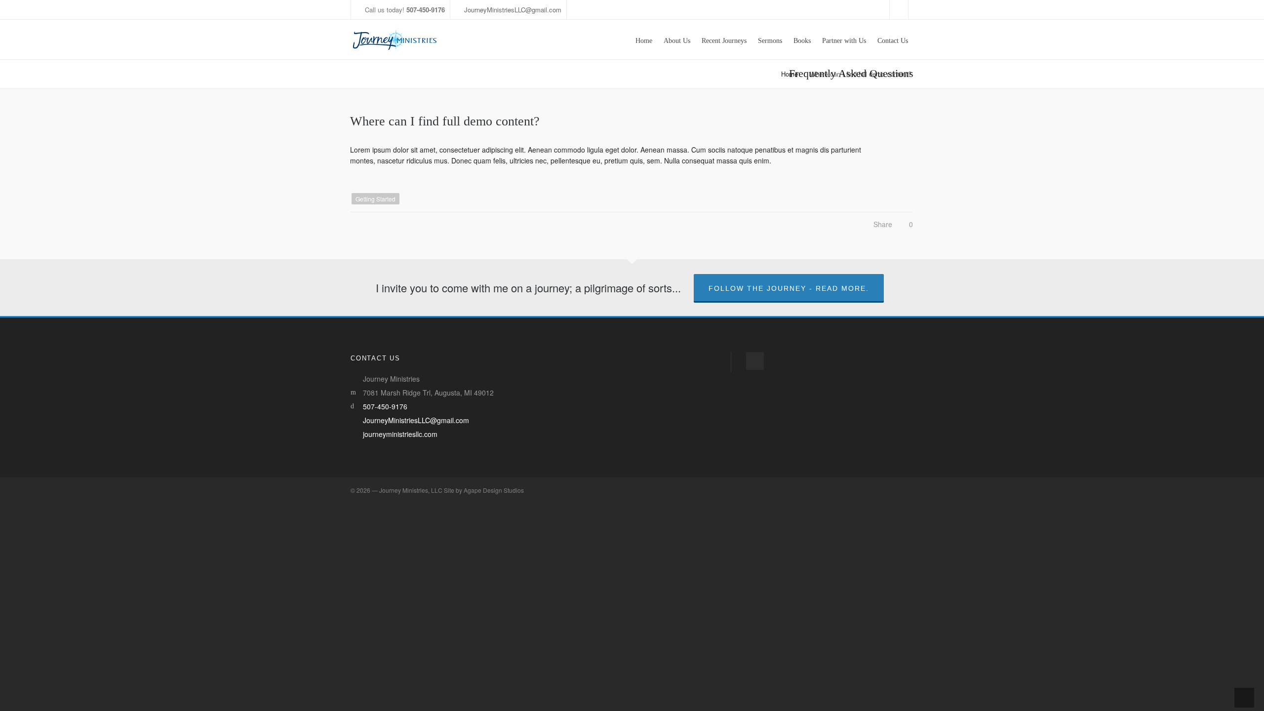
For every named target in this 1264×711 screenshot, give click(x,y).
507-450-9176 (385, 406)
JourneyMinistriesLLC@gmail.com (512, 9)
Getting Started (375, 199)
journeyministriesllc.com (400, 434)
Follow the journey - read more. (789, 288)
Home (789, 74)
